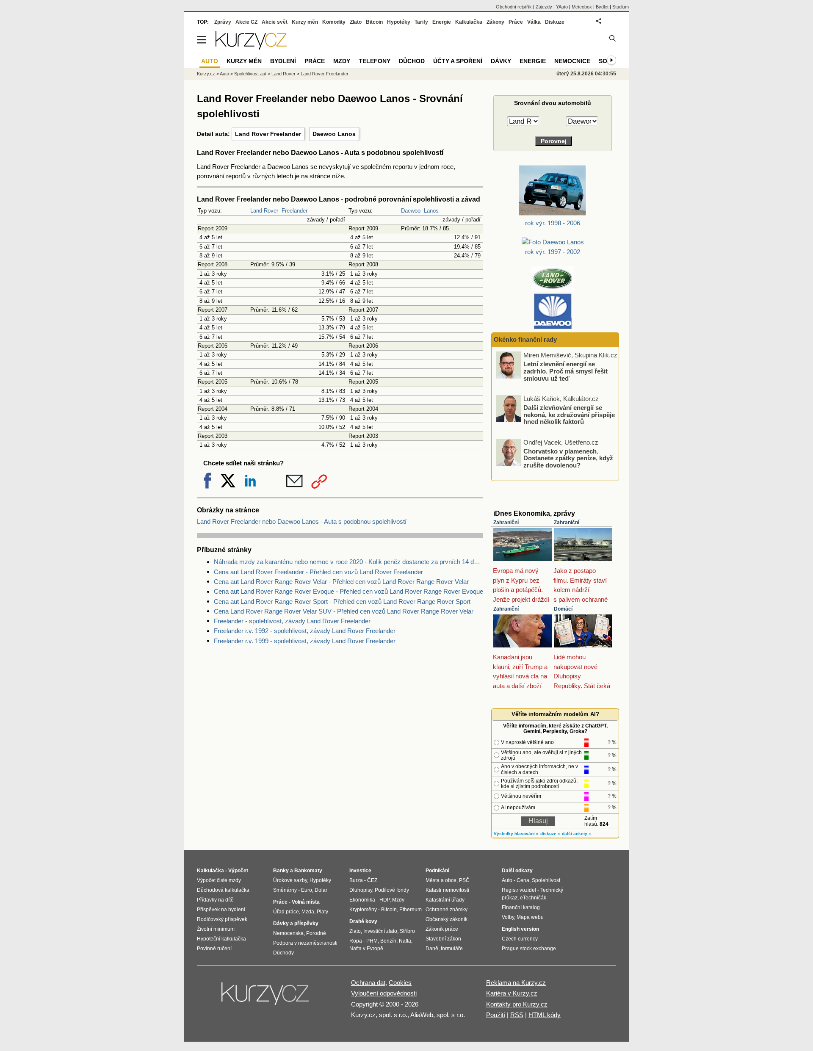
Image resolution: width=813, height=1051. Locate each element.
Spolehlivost (546, 880)
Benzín (388, 941)
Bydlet (602, 6)
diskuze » (550, 833)
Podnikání (437, 871)
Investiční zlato (380, 931)
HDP (384, 900)
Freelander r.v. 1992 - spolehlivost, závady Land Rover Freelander (304, 630)
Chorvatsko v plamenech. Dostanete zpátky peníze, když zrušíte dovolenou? (568, 456)
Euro (306, 890)
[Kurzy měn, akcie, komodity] (265, 997)
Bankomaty (308, 871)
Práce (516, 22)
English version (520, 929)
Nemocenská (288, 933)
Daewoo (410, 210)
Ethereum (410, 910)
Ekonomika (362, 900)
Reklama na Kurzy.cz (516, 982)
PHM (372, 941)
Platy (322, 912)
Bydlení (283, 61)
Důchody (283, 953)
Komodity (334, 22)
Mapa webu (530, 917)
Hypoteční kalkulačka (221, 939)
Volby (508, 917)
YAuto (562, 6)
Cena (523, 880)
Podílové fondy (392, 890)
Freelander (294, 210)
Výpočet (238, 871)
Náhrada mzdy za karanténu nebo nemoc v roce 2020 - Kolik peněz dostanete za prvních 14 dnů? (348, 561)
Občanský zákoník (446, 919)
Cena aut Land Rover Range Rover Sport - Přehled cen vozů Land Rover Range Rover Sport (342, 601)
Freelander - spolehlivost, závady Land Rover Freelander (292, 621)
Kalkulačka (468, 22)
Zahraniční (506, 523)
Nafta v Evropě (366, 948)
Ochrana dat (368, 982)
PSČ (464, 880)
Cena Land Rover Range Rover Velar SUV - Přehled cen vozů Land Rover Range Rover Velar (343, 611)
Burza (356, 880)
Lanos (431, 210)
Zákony (495, 22)
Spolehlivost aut (250, 73)
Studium (620, 6)
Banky (281, 871)
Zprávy (222, 22)
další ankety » (576, 833)
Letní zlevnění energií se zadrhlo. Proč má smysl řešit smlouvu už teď (565, 369)
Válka (534, 22)
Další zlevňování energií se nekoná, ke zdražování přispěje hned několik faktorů (569, 412)
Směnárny (285, 890)
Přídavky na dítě (215, 900)
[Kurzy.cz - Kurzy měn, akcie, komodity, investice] (251, 47)
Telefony (374, 61)
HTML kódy (544, 1014)
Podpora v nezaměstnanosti (305, 943)
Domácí (563, 609)
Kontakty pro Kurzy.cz (517, 1004)
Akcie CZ (246, 22)
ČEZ (372, 880)
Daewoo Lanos (334, 133)
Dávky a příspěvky (295, 924)
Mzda (307, 912)
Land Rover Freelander (268, 133)
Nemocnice (572, 61)
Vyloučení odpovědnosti (384, 993)
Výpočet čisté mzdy (219, 880)
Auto (224, 73)
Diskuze (554, 22)
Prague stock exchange (529, 948)
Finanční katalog (521, 907)
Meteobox (582, 6)
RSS (516, 1014)
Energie (441, 22)
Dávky (501, 61)
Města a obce (441, 880)
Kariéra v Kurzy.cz (511, 993)
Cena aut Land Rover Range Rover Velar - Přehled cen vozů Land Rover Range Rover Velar (341, 581)
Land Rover (264, 210)
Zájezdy (544, 6)
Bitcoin (374, 22)
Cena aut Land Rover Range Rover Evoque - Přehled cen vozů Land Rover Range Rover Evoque (348, 591)
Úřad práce (286, 912)
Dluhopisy (360, 890)
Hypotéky (398, 22)
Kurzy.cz (206, 73)
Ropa (355, 941)
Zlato (356, 22)
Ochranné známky (446, 910)
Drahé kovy (363, 921)
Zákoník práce (442, 929)
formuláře (452, 948)
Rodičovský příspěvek (222, 919)
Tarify (421, 22)
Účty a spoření (457, 61)
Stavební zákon (443, 939)
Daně (432, 948)
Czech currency (520, 939)
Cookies (400, 982)
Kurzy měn (305, 22)
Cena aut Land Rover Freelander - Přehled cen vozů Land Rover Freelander (318, 571)
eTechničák (533, 898)
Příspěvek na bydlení (221, 910)
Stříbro (407, 931)
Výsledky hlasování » (516, 833)
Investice (360, 871)
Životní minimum (216, 929)
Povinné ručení (214, 948)
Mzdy (341, 61)
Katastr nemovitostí (447, 890)
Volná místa (306, 902)
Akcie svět (275, 22)
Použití (495, 1014)
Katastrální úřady (445, 900)
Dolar (321, 890)
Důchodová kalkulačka (223, 890)
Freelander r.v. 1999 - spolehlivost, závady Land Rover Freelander (304, 640)
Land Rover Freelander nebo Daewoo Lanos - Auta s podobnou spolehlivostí (301, 521)
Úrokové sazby (290, 880)
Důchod (412, 61)
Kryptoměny (363, 910)
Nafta (405, 941)
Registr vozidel (519, 890)
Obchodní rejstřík (514, 6)
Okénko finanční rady (525, 339)
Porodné (316, 933)
